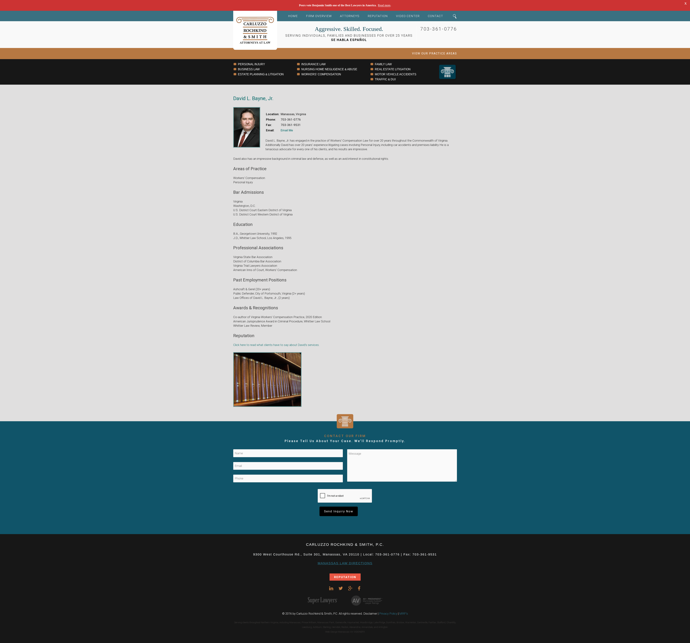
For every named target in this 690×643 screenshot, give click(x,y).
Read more (384, 5)
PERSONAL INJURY (251, 64)
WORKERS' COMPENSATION (321, 74)
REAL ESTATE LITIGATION (393, 69)
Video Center (408, 16)
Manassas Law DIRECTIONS (345, 563)
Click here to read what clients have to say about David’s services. (276, 345)
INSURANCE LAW (313, 64)
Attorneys (349, 16)
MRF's (403, 613)
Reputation (378, 16)
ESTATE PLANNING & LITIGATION (261, 74)
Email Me (287, 130)
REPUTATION (345, 577)
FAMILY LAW (383, 64)
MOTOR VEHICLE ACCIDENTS (395, 74)
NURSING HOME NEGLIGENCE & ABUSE (329, 69)
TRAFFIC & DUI (385, 79)
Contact (435, 16)
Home (293, 16)
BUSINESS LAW (249, 69)
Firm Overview (319, 16)
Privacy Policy (388, 613)
